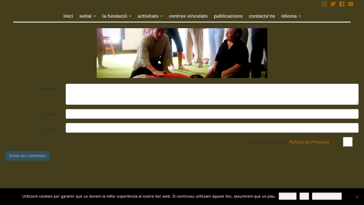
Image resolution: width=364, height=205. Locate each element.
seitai (86, 16)
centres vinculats (188, 16)
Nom (51, 114)
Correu (49, 128)
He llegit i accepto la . (291, 142)
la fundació (115, 16)
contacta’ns (262, 16)
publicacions (228, 16)
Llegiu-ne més (327, 196)
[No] (357, 197)
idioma (289, 16)
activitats (149, 16)
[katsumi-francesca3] (182, 53)
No (304, 196)
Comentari (47, 88)
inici (68, 16)
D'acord (287, 196)
